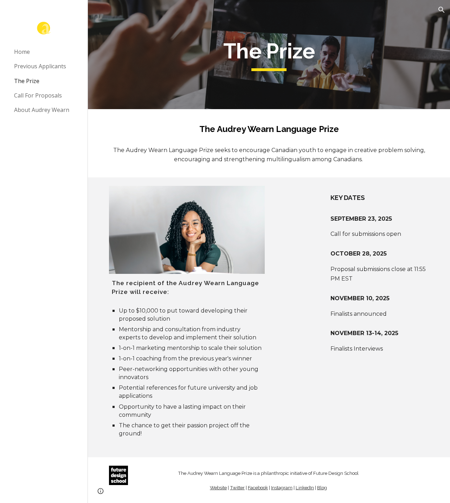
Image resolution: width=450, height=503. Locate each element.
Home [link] (22, 52)
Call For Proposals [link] (38, 95)
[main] (268, 54)
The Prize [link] (26, 81)
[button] (441, 9)
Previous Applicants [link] (40, 66)
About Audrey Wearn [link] (41, 110)
